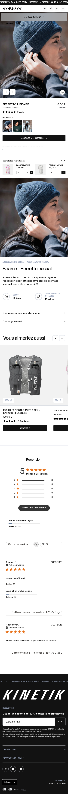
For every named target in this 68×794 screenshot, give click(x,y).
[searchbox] (19, 544)
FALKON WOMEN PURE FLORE (30, 165)
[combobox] (9, 782)
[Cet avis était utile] (53, 612)
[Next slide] (12, 92)
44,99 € (20, 168)
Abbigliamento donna (13, 262)
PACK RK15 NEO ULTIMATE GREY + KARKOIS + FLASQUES (21, 411)
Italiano (7, 782)
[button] (34, 17)
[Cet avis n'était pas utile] (59, 612)
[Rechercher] (45, 8)
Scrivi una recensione (34, 508)
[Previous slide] (6, 92)
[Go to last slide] (61, 160)
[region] (34, 169)
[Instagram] (6, 769)
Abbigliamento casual (38, 262)
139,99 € (7, 417)
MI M (60, 722)
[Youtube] (13, 769)
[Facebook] (21, 769)
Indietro (8, 23)
